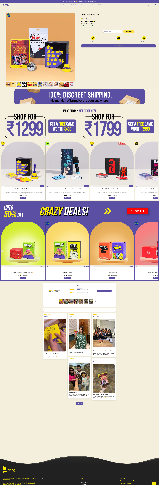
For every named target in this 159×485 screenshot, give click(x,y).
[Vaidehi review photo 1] (79, 376)
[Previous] (2, 171)
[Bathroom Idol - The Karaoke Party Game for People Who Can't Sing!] (67, 163)
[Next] (157, 171)
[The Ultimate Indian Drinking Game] (23, 163)
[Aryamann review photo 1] (55, 335)
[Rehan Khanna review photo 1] (104, 333)
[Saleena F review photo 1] (104, 378)
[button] (81, 18)
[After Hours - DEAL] (23, 244)
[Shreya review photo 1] (79, 334)
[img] (47, 314)
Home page (83, 480)
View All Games (84, 482)
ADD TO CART (118, 45)
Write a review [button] (104, 291)
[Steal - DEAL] (67, 244)
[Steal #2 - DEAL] (112, 244)
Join (154, 483)
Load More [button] (79, 403)
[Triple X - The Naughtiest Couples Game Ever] (112, 163)
